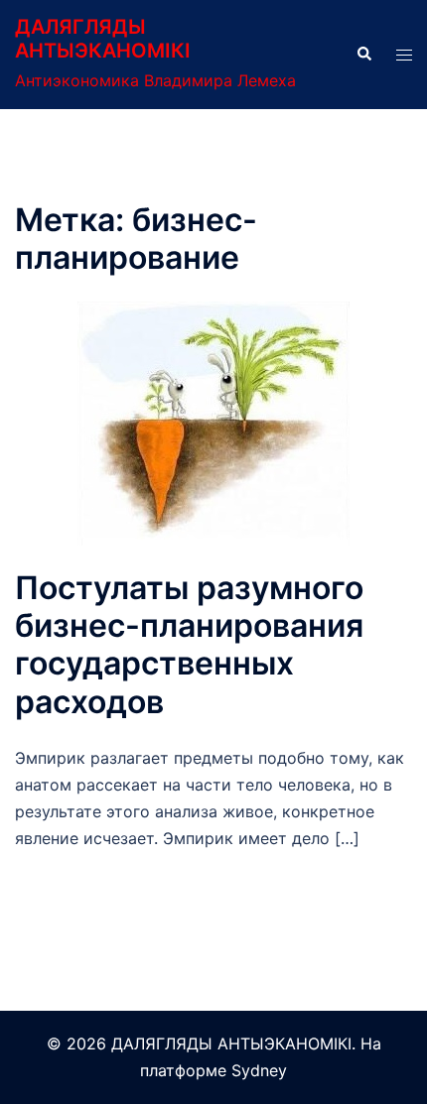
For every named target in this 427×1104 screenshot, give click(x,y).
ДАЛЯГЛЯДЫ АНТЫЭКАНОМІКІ (103, 38)
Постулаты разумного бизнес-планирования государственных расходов (189, 644)
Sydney (259, 1070)
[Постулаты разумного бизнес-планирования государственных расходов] (213, 421)
